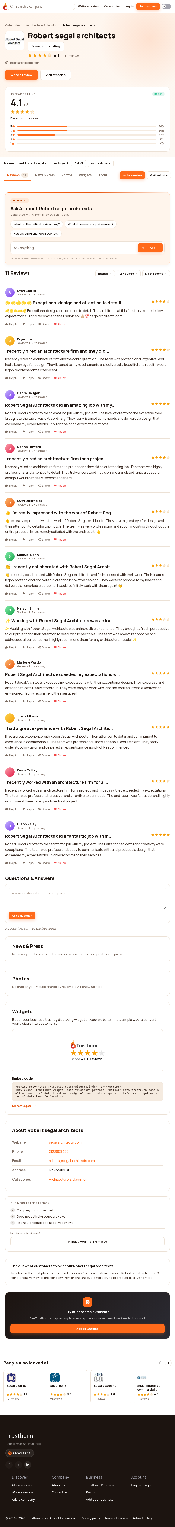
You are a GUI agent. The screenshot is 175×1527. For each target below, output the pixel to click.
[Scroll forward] (168, 1363)
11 (95, 1059)
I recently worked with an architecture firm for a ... (56, 782)
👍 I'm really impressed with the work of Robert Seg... (60, 513)
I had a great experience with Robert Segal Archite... (59, 728)
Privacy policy (91, 1518)
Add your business (99, 1499)
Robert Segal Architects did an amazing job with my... (60, 405)
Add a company (23, 1499)
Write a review (88, 6)
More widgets (22, 1106)
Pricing (91, 1492)
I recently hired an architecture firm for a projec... (56, 459)
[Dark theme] (166, 6)
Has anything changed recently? (36, 234)
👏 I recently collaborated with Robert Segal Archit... (59, 567)
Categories (112, 6)
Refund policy (142, 1518)
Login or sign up (143, 1485)
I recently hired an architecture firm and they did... (57, 351)
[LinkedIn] (27, 1465)
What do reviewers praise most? (90, 224)
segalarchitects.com (65, 1142)
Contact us (59, 1492)
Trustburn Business (100, 1485)
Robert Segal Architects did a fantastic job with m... (58, 836)
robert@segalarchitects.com (72, 1160)
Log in (129, 6)
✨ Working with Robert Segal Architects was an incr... (61, 620)
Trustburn (19, 1436)
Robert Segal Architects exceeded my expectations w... (62, 674)
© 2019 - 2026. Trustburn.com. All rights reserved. (41, 1518)
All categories (22, 1485)
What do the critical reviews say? (37, 224)
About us (58, 1485)
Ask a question (22, 915)
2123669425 (59, 1151)
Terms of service (116, 1518)
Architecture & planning (41, 25)
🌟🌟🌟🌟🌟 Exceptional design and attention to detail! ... (65, 303)
